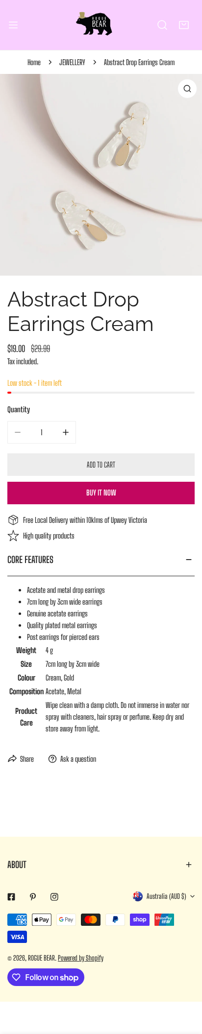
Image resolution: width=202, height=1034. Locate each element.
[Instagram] (54, 897)
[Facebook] (11, 897)
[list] (101, 175)
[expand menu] (13, 25)
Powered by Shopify (80, 958)
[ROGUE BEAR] (101, 25)
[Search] (162, 25)
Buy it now (101, 492)
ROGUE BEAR (41, 958)
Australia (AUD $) (166, 896)
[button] (184, 25)
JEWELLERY (72, 62)
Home (34, 62)
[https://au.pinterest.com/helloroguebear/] (33, 897)
